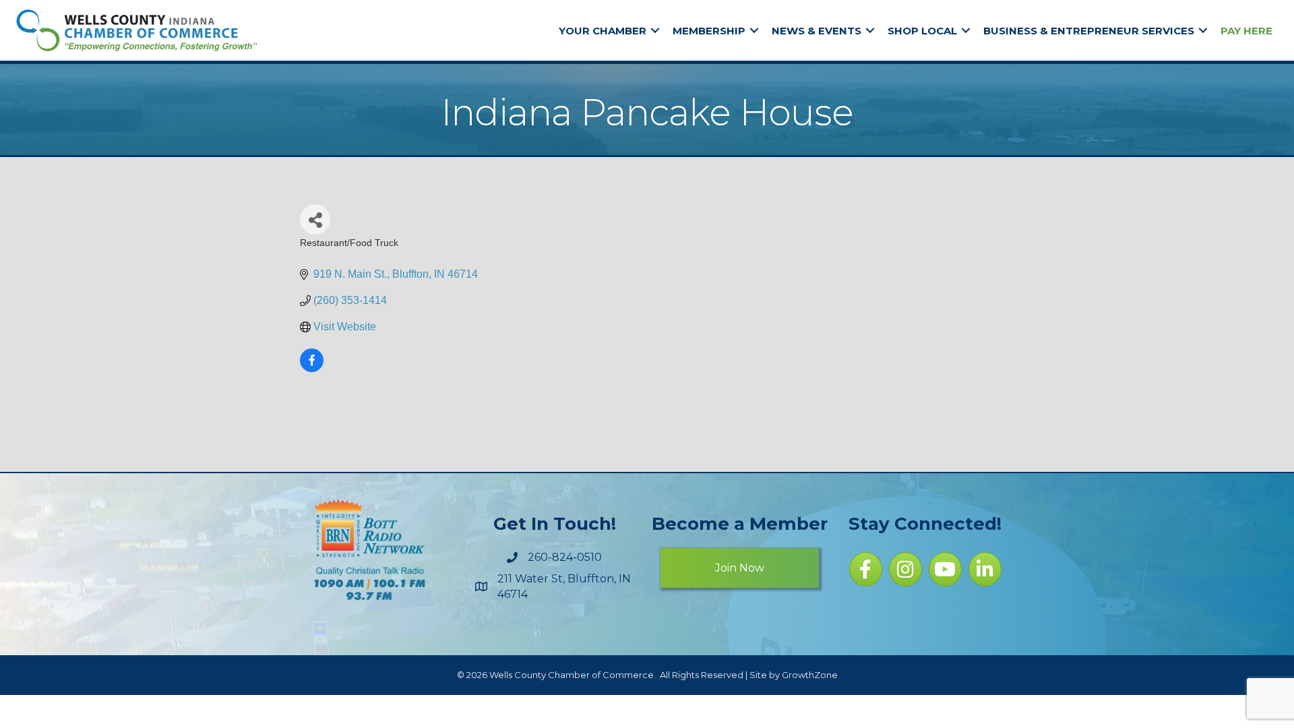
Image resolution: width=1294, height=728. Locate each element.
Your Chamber (602, 30)
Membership (709, 30)
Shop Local (922, 30)
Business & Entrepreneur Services (1088, 30)
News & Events (816, 30)
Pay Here (1246, 30)
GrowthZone (810, 674)
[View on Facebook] (312, 368)
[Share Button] (315, 219)
